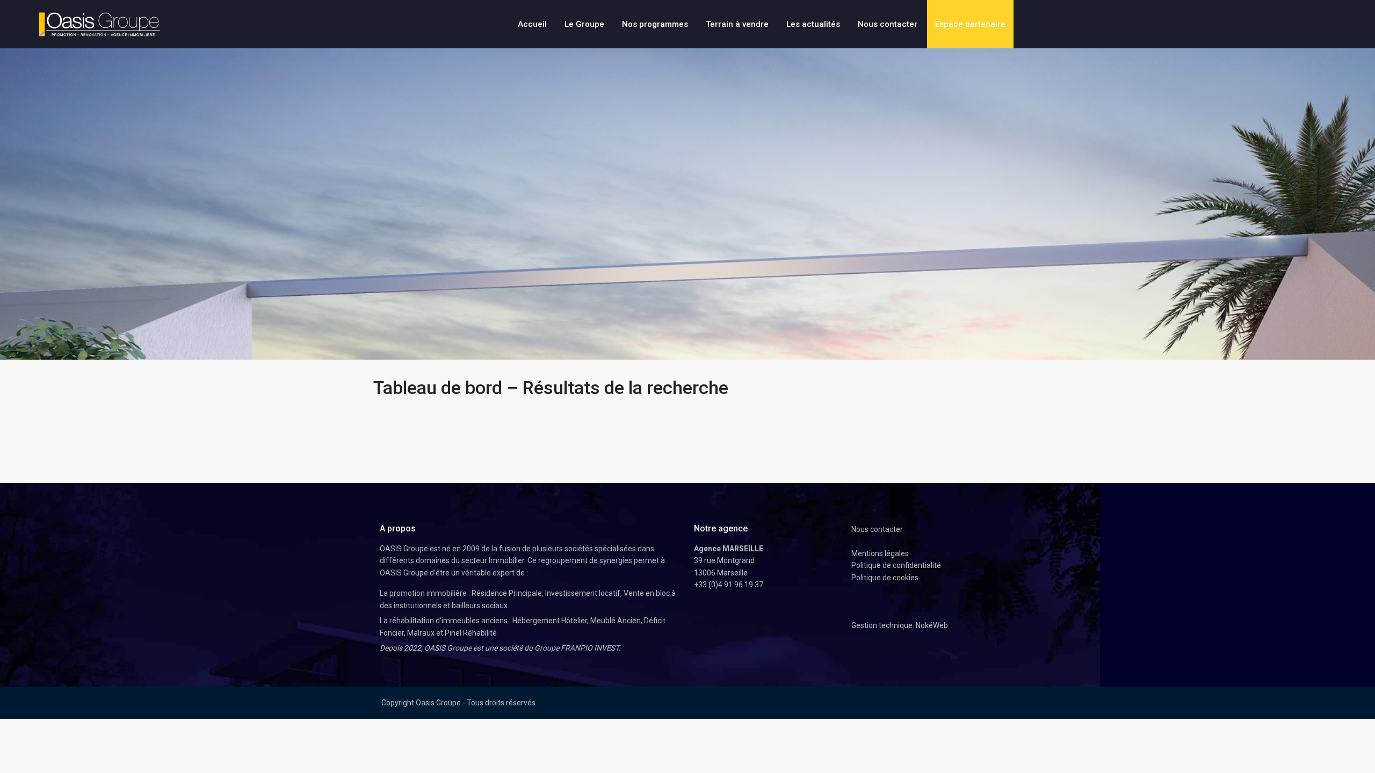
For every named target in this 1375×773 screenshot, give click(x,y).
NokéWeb (932, 625)
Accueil (532, 24)
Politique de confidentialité (896, 565)
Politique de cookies (884, 577)
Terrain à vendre (737, 24)
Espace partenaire (970, 24)
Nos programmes (655, 24)
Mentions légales (880, 553)
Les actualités (813, 24)
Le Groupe (584, 24)
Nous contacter (887, 24)
